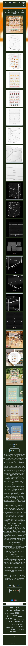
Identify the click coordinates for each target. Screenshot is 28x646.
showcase (13, 632)
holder (8, 627)
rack (21, 624)
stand (22, 629)
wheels (23, 610)
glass (9, 616)
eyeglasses (8, 629)
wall (22, 621)
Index (14, 637)
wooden (6, 607)
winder (15, 619)
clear (11, 610)
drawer (7, 613)
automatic (20, 616)
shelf (11, 607)
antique (17, 607)
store (15, 615)
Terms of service (14, 643)
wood (13, 629)
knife (6, 621)
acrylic (11, 621)
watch (8, 624)
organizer (15, 624)
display (19, 626)
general (12, 627)
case (17, 612)
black (22, 619)
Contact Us (14, 639)
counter (6, 610)
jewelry (12, 613)
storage (8, 618)
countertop (22, 613)
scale (19, 619)
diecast (18, 629)
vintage (17, 621)
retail (18, 632)
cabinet (17, 610)
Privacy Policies (14, 641)
